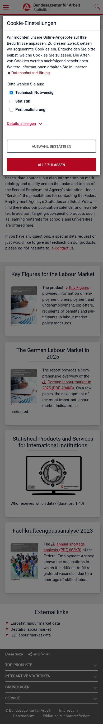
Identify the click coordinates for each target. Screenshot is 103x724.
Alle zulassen (51, 165)
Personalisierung (30, 109)
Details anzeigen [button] (21, 123)
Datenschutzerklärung (30, 72)
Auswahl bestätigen (51, 146)
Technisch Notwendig (34, 92)
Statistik (22, 101)
